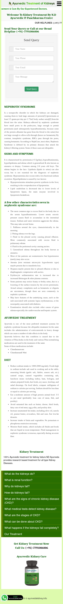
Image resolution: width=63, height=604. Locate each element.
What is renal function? (18, 480)
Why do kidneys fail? (17, 486)
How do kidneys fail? (17, 492)
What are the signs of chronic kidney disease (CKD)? (31, 501)
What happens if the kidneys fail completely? (31, 528)
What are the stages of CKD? (22, 515)
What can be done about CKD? (23, 521)
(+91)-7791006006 (27, 31)
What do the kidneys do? (19, 473)
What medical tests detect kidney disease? (30, 509)
